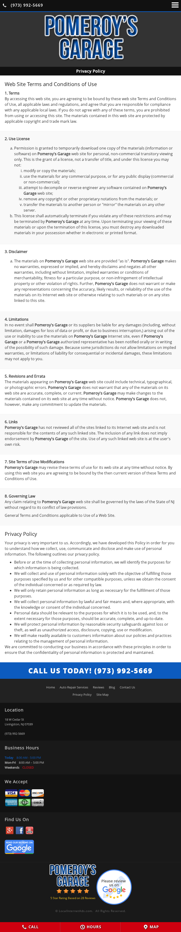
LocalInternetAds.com (75, 911)
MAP (153, 926)
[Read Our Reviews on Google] (19, 852)
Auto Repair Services (74, 687)
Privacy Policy (82, 694)
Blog (112, 687)
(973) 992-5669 (26, 5)
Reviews (98, 687)
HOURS (93, 926)
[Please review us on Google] (114, 886)
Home (50, 687)
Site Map (102, 694)
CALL (33, 926)
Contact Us (127, 687)
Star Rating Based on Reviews (72, 898)
